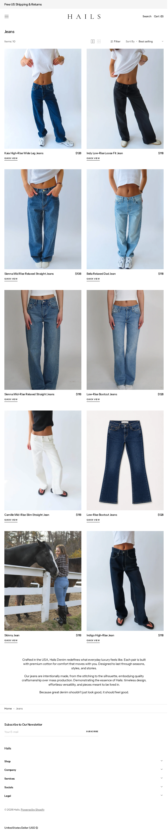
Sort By (126, 41)
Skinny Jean (11, 624)
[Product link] (42, 104)
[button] (6, 16)
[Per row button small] (95, 41)
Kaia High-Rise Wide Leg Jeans (23, 151)
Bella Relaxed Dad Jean (99, 269)
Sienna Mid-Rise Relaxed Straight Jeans (29, 388)
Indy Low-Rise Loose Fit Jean (103, 151)
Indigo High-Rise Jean (99, 624)
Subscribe (92, 731)
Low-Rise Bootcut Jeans (100, 388)
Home (8, 708)
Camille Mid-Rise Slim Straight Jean (26, 506)
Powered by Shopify (32, 809)
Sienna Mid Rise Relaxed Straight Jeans (29, 269)
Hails (17, 809)
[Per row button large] (89, 41)
